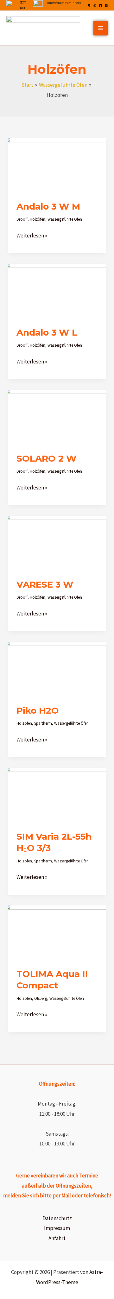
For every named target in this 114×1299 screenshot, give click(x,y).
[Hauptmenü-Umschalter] (100, 28)
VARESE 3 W (44, 584)
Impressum (57, 1228)
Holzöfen (37, 219)
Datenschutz (57, 1218)
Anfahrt (57, 1238)
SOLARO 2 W (46, 458)
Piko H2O (37, 710)
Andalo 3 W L (46, 332)
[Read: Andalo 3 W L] (57, 290)
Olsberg (40, 998)
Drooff (22, 219)
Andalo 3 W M (48, 206)
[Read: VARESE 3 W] (57, 542)
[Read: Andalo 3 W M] (57, 164)
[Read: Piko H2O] (57, 668)
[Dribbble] (89, 5)
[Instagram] (106, 5)
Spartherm (43, 723)
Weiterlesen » (31, 235)
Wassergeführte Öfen (65, 219)
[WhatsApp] (94, 5)
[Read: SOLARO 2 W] (57, 416)
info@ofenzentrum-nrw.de (64, 2)
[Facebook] (100, 5)
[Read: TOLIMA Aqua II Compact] (57, 932)
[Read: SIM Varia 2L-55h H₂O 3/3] (57, 794)
